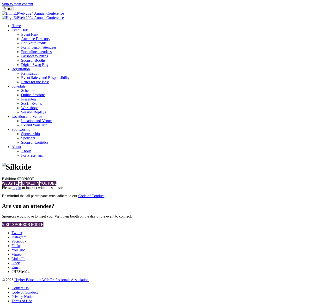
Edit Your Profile (34, 43)
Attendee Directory (35, 39)
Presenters (28, 99)
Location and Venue (27, 116)
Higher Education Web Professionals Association (51, 280)
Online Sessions (33, 95)
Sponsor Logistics (34, 142)
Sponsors (28, 138)
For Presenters (32, 155)
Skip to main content (17, 4)
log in (16, 188)
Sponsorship (21, 129)
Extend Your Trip (34, 125)
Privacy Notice (23, 297)
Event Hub (20, 30)
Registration (21, 69)
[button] (10, 183)
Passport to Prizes (34, 56)
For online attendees (36, 52)
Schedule (18, 86)
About (16, 147)
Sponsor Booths (33, 60)
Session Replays (33, 112)
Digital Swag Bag (34, 65)
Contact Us (20, 288)
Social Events (31, 103)
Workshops (29, 108)
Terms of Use (22, 301)
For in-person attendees (38, 47)
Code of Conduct (91, 196)
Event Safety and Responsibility (45, 78)
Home (16, 26)
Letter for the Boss (35, 82)
